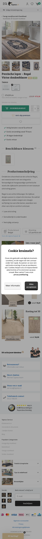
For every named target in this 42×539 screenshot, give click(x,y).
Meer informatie (13, 285)
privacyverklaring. (21, 274)
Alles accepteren (31, 285)
